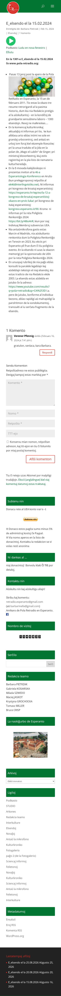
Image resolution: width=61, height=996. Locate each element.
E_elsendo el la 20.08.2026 (23, 972)
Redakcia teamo (15, 817)
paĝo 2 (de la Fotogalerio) (21, 856)
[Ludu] (11, 43)
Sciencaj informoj (16, 861)
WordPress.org (15, 936)
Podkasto (11, 800)
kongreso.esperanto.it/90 (23, 209)
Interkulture (13, 822)
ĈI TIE (45, 565)
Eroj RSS (11, 925)
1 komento (24, 33)
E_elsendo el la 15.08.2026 (23, 982)
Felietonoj (12, 867)
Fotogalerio (13, 850)
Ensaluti (10, 919)
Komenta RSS (14, 930)
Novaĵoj (10, 833)
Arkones (11, 811)
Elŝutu (9, 52)
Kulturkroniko (14, 845)
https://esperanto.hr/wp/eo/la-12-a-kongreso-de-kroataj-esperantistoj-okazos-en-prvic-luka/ (30, 197)
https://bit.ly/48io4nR (21, 221)
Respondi (47, 352)
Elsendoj (12, 33)
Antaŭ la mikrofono (17, 839)
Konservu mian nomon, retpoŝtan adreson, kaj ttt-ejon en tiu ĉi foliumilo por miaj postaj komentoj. (28, 446)
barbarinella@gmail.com (24, 606)
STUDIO (10, 806)
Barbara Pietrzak (29, 28)
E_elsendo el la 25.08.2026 (23, 962)
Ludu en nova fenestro (31, 47)
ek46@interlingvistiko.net (23, 184)
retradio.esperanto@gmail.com (24, 602)
